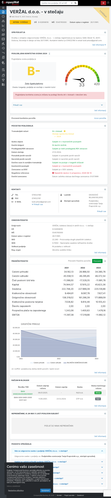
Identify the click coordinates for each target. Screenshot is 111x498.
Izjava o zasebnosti (13, 486)
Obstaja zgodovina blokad (63, 135)
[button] (103, 3)
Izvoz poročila (100, 118)
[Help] (108, 2)
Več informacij (98, 45)
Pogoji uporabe (69, 495)
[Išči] (75, 3)
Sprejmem (45, 490)
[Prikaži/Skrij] (71, 3)
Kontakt (59, 495)
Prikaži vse (38, 204)
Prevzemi (97, 261)
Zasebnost (80, 495)
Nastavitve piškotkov (16, 490)
